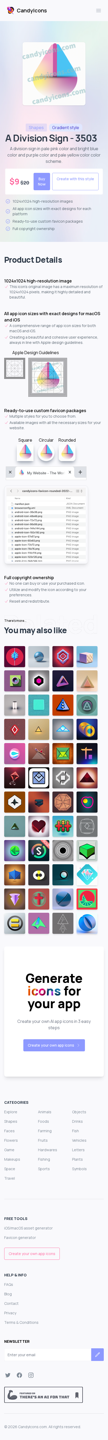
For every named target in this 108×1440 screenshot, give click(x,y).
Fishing (44, 1159)
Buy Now (42, 181)
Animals (44, 1111)
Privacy (10, 1312)
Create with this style (75, 178)
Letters (78, 1149)
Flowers (11, 1140)
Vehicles (79, 1140)
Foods (43, 1121)
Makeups (12, 1159)
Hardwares (47, 1149)
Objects (79, 1111)
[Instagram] (31, 1375)
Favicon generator (20, 1237)
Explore (10, 1111)
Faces (9, 1130)
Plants (77, 1159)
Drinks (77, 1121)
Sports (44, 1168)
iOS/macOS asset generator (28, 1228)
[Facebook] (19, 1375)
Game (9, 1149)
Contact (11, 1303)
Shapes (10, 1121)
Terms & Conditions (21, 1322)
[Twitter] (8, 1375)
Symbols (79, 1168)
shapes (36, 127)
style (65, 127)
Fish (75, 1130)
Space (9, 1168)
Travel (9, 1178)
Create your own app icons (51, 1045)
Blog (8, 1293)
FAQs (8, 1284)
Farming (45, 1130)
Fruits (43, 1140)
